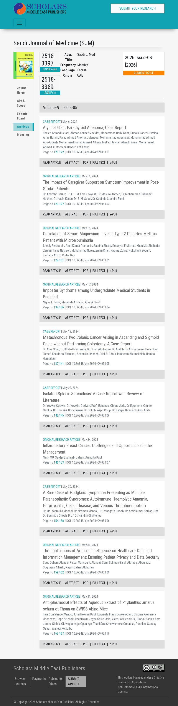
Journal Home (22, 90)
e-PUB (113, 163)
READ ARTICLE (52, 163)
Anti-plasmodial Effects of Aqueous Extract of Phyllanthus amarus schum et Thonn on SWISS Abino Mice (99, 606)
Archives (23, 127)
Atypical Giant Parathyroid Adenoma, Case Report (84, 127)
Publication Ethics (55, 681)
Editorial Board (22, 116)
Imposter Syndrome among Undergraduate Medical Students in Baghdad (96, 293)
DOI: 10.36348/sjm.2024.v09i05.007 (88, 462)
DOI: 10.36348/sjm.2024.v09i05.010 (88, 633)
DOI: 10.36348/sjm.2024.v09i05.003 (88, 260)
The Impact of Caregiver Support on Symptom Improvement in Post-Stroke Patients (101, 185)
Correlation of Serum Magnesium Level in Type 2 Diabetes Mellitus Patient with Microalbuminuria (100, 237)
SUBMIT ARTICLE (74, 681)
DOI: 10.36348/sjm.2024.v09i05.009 (88, 572)
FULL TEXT (98, 163)
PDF (85, 163)
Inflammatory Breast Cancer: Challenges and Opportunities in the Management (97, 449)
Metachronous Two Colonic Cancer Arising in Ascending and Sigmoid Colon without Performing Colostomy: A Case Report (101, 340)
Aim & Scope (21, 103)
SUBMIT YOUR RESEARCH (137, 8)
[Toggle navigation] (19, 22)
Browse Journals (20, 681)
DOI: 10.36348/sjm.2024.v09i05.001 (88, 152)
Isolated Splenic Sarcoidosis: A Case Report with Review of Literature (93, 397)
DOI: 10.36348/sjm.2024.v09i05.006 (88, 415)
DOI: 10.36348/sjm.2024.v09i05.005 (88, 364)
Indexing (23, 135)
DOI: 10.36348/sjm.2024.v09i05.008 (88, 521)
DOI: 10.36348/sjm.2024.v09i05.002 (88, 204)
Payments (39, 679)
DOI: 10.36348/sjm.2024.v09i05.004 (88, 307)
